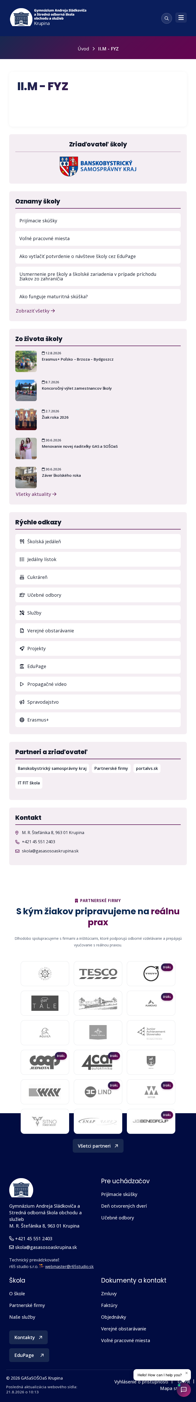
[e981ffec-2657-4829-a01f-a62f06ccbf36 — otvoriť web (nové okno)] (45, 1091)
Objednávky (113, 1317)
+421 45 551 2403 (38, 842)
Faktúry (109, 1305)
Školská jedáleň (43, 541)
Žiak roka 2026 (55, 417)
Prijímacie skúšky (38, 220)
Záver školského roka (61, 475)
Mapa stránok (175, 1388)
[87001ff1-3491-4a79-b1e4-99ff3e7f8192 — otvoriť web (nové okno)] (45, 1032)
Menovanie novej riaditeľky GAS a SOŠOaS (80, 446)
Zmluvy (109, 1293)
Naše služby (22, 1317)
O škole (17, 1293)
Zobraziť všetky (33, 310)
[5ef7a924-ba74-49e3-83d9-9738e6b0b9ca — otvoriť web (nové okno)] (98, 1121)
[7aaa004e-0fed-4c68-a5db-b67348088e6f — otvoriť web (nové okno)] (44, 1003)
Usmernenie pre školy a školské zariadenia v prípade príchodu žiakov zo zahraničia (87, 276)
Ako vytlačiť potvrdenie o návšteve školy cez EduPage (77, 256)
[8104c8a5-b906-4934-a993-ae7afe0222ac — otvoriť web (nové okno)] (98, 1003)
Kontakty (24, 1337)
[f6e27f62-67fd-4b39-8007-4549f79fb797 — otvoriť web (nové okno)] (151, 1062)
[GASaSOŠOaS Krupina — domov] (48, 17)
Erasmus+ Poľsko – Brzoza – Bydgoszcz (78, 359)
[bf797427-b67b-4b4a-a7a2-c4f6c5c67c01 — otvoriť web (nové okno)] (151, 1091)
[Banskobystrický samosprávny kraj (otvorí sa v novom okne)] (98, 166)
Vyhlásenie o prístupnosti (141, 1381)
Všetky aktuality (34, 493)
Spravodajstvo (42, 702)
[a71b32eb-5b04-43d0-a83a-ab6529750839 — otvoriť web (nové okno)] (98, 1062)
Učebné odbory (43, 595)
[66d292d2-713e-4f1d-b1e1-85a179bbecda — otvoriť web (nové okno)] (151, 973)
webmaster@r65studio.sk (69, 1266)
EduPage (103, 666)
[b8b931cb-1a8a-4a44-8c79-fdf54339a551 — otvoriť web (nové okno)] (45, 1121)
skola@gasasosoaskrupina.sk (50, 851)
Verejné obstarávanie (50, 631)
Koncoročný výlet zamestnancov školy (77, 388)
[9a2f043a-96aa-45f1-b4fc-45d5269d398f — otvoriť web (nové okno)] (151, 1032)
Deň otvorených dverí (124, 1206)
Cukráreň (36, 577)
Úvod (83, 49)
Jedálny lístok (103, 559)
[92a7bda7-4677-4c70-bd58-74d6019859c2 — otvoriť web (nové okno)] (98, 1032)
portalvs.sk (148, 768)
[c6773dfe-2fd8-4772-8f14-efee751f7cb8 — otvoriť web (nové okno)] (98, 1091)
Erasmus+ (37, 720)
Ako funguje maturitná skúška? (53, 296)
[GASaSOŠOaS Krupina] (21, 1188)
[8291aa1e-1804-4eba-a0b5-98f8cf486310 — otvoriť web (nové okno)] (151, 1003)
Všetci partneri (94, 1146)
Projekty (36, 648)
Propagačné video (46, 684)
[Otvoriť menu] (181, 17)
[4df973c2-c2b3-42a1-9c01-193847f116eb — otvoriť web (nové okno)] (151, 1121)
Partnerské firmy (111, 768)
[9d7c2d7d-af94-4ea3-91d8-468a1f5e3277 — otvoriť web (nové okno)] (45, 1062)
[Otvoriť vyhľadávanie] (166, 18)
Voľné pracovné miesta (44, 238)
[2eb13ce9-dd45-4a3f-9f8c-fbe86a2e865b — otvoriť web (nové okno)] (98, 974)
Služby (33, 613)
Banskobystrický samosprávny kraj (53, 768)
